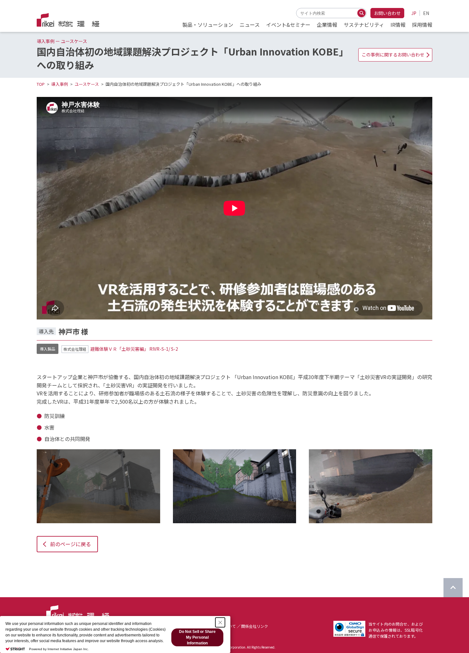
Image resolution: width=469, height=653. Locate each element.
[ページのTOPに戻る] (453, 587)
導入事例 (59, 84)
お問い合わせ (387, 13)
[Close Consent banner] (220, 622)
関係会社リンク (254, 626)
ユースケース (87, 84)
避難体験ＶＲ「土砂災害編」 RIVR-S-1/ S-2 (134, 349)
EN (426, 13)
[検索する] (361, 13)
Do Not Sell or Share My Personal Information (197, 637)
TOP (41, 84)
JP (413, 13)
